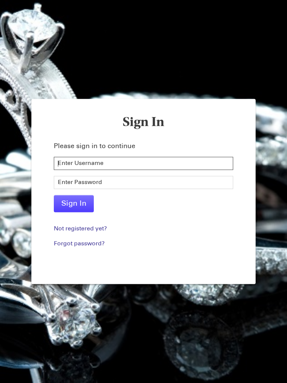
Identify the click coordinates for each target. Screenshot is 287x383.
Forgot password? (79, 244)
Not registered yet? (80, 229)
